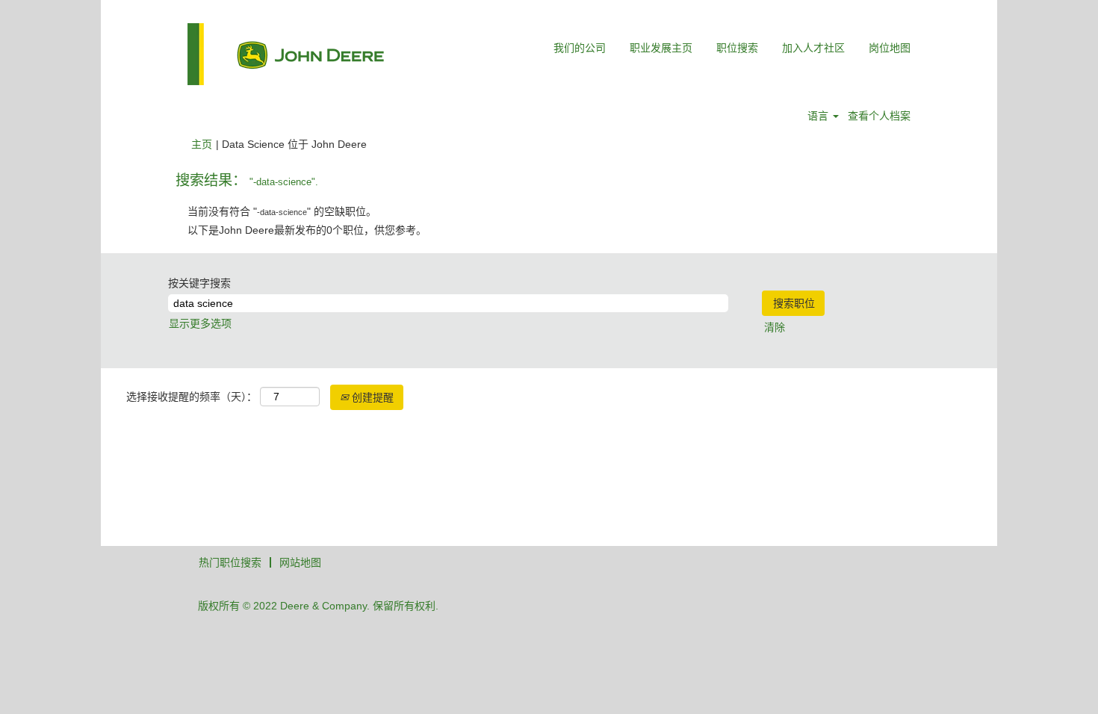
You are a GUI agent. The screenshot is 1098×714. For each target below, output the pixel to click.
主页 (201, 144)
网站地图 (300, 562)
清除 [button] (774, 327)
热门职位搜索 (230, 562)
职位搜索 (737, 48)
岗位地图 (890, 48)
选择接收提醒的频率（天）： (191, 397)
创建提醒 (371, 397)
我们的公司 (579, 48)
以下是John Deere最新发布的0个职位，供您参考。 (307, 230)
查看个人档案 (879, 116)
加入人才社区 (813, 48)
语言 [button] (819, 116)
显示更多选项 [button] (200, 323)
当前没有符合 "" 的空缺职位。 (281, 211)
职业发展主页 (661, 48)
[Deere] (286, 54)
